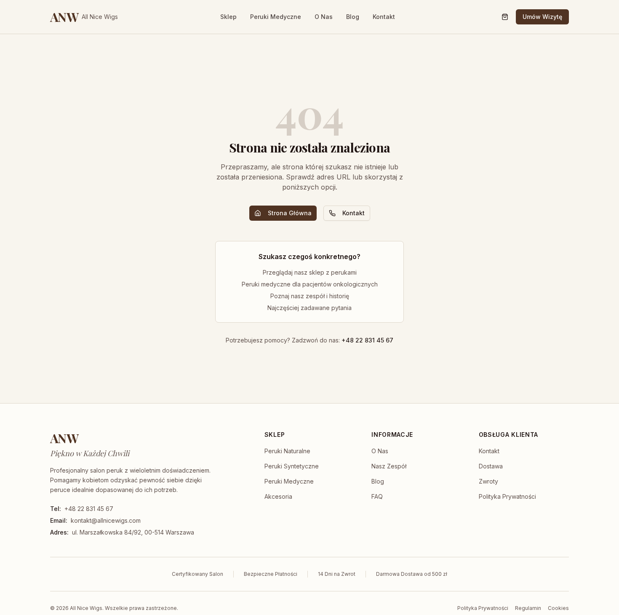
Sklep (228, 16)
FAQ (377, 496)
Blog (352, 16)
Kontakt (384, 16)
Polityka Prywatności (507, 496)
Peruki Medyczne (275, 16)
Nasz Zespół (388, 466)
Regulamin (528, 608)
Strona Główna (290, 213)
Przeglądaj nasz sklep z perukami (310, 272)
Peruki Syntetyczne (291, 466)
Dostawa (491, 466)
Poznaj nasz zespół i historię (309, 295)
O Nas (324, 16)
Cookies (558, 608)
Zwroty (488, 481)
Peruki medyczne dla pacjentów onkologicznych (310, 284)
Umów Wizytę (542, 16)
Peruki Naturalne (287, 451)
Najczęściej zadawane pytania (309, 307)
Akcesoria (278, 496)
